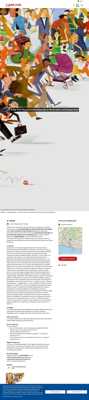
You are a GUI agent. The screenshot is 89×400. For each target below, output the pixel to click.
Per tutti (63, 265)
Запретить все (55, 392)
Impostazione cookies (17, 396)
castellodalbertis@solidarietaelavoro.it (18, 359)
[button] (70, 239)
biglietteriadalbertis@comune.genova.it (19, 357)
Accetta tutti (77, 392)
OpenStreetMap (72, 254)
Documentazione (7, 396)
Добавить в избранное (68, 258)
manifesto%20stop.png (19, 366)
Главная (2, 212)
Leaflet (64, 254)
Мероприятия (11, 212)
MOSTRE (12, 221)
